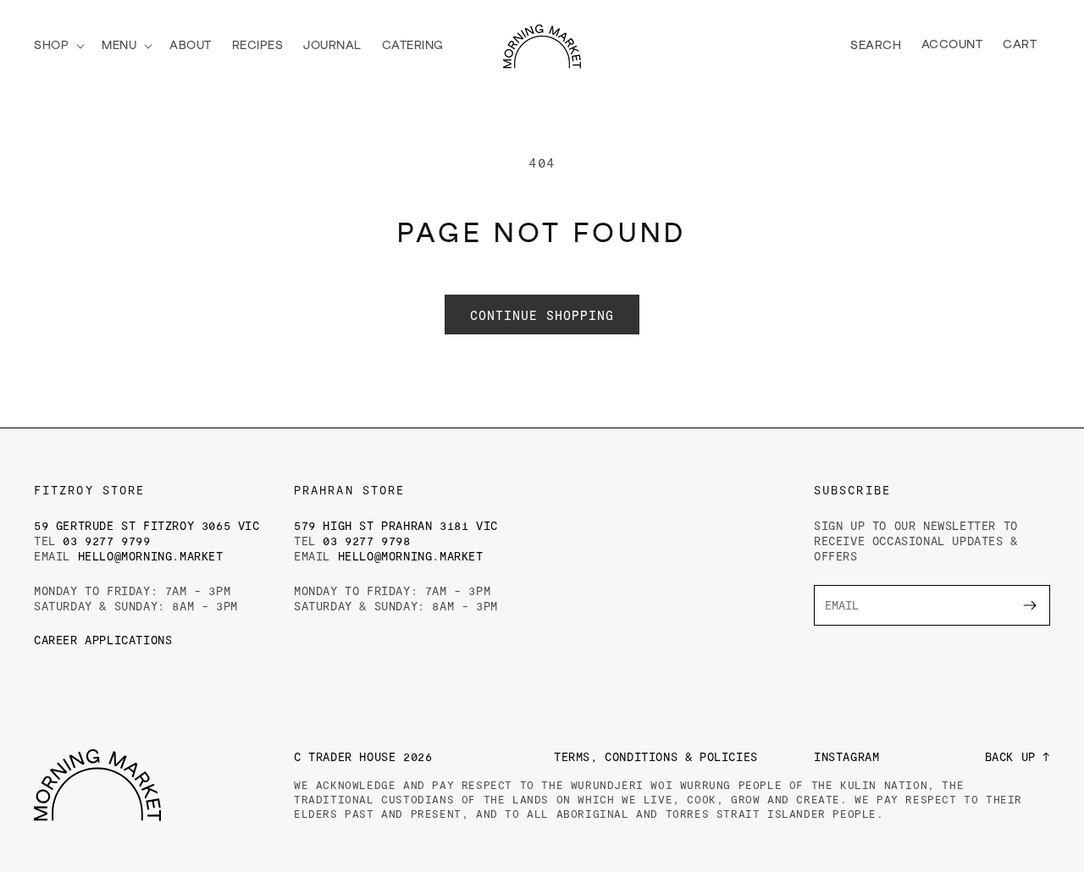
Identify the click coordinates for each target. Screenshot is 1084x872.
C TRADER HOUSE (363, 756)
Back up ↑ (1017, 756)
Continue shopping (542, 315)
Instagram (846, 756)
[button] (57, 45)
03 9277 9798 (366, 540)
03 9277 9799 (106, 540)
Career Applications (103, 639)
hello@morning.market (151, 556)
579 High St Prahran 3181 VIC (396, 525)
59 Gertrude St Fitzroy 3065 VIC (147, 525)
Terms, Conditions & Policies (656, 756)
